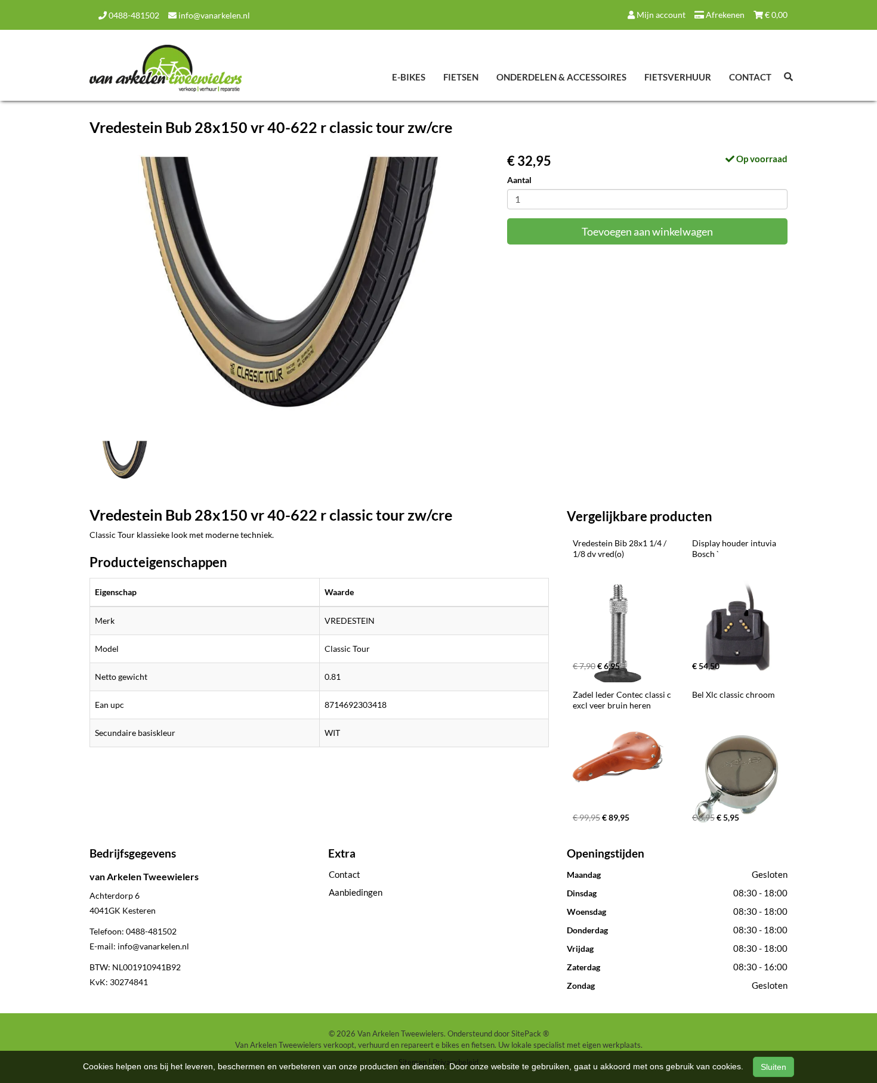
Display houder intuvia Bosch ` (735, 548)
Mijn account (660, 15)
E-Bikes (408, 77)
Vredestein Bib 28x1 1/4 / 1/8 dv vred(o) (620, 548)
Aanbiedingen (355, 892)
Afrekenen (724, 15)
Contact (750, 77)
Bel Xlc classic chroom (733, 694)
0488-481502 (133, 15)
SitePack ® (530, 1033)
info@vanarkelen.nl (213, 15)
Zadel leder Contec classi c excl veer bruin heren (623, 699)
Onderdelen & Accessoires (561, 77)
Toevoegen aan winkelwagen (647, 231)
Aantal (519, 180)
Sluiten (773, 1067)
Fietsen (460, 77)
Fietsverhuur (677, 77)
